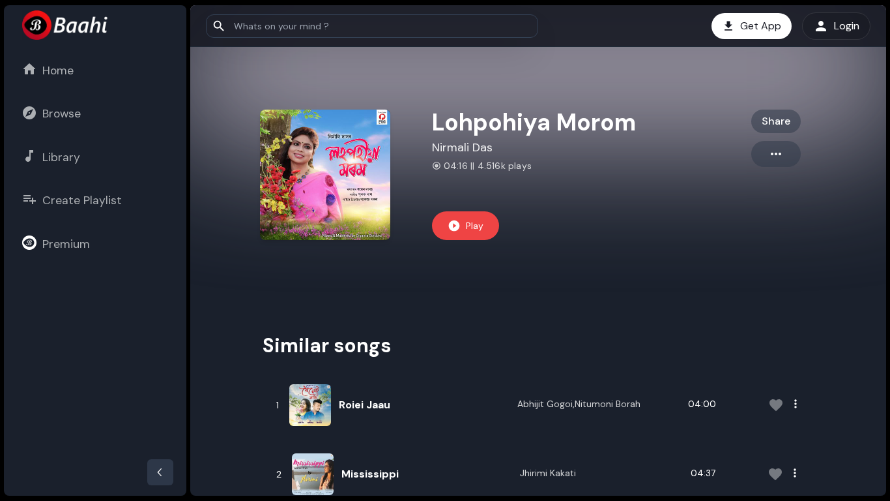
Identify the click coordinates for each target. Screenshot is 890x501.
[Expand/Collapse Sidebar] (160, 472)
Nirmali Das (462, 147)
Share (776, 121)
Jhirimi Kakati (548, 473)
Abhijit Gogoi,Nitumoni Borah (578, 404)
